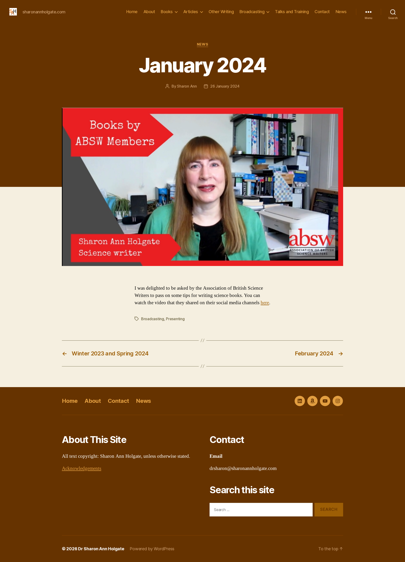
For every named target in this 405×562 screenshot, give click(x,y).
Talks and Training (292, 11)
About (149, 11)
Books (167, 11)
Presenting (175, 318)
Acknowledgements (81, 468)
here (265, 303)
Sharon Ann (187, 86)
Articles (190, 11)
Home (132, 11)
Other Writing (221, 11)
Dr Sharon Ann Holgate (101, 548)
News (341, 11)
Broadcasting (252, 11)
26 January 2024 (225, 86)
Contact (322, 11)
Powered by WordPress (152, 548)
